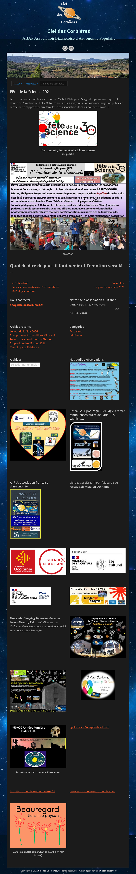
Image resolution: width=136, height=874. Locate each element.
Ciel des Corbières (68, 31)
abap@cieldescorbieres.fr (26, 305)
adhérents (76, 335)
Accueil (17, 83)
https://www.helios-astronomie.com (92, 791)
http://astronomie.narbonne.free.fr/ (32, 791)
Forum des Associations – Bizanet (31, 339)
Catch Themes (108, 870)
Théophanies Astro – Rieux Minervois (33, 335)
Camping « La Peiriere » (24, 347)
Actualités (32, 83)
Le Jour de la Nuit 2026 (24, 331)
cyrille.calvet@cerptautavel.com (89, 727)
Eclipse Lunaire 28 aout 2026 (27, 343)
